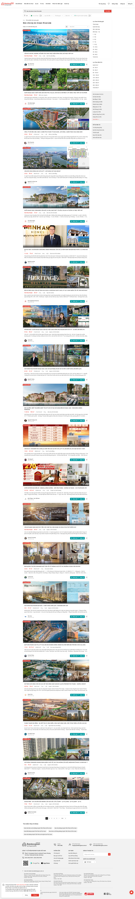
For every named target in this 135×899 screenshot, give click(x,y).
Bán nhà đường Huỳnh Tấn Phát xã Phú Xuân (66, 828)
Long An (97, 112)
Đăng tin (130, 3)
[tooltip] (66, 26)
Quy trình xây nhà (97, 135)
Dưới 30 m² (95, 65)
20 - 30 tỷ (95, 49)
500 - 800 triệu (96, 29)
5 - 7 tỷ (94, 42)
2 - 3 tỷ (94, 37)
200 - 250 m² (96, 80)
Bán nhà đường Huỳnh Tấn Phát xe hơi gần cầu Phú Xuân (38, 834)
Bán (24, 20)
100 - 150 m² (96, 75)
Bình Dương (97, 102)
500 (62, 818)
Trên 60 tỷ (95, 57)
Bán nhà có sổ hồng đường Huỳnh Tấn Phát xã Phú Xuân (62, 831)
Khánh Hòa (97, 104)
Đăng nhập (115, 3)
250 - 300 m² (96, 82)
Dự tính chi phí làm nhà (98, 130)
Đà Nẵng (97, 99)
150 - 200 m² (96, 77)
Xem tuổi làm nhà (97, 137)
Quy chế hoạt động (73, 855)
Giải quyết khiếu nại (73, 863)
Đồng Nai (97, 107)
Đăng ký (122, 3)
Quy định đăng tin (72, 853)
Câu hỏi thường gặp (58, 858)
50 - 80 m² (95, 70)
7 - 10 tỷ (95, 44)
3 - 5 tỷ (94, 39)
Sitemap (56, 863)
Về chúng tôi (57, 853)
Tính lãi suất (96, 132)
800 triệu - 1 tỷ (96, 32)
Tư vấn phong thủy (97, 127)
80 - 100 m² (95, 72)
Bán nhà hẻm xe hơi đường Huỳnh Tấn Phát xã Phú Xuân (38, 828)
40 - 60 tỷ (95, 54)
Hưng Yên (97, 117)
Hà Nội (97, 96)
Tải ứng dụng (102, 3)
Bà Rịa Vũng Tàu (99, 114)
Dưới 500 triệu (96, 27)
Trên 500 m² (96, 87)
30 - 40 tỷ (95, 52)
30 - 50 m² (95, 67)
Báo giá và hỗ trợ (58, 855)
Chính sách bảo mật (73, 860)
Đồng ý (35, 895)
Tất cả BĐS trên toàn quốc (32, 20)
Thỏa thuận (95, 24)
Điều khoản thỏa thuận (74, 858)
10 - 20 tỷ (95, 47)
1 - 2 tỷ (94, 34)
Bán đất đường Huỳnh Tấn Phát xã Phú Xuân (35, 831)
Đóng (26, 895)
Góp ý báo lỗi (57, 860)
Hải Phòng (97, 109)
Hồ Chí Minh (98, 94)
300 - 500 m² (96, 85)
